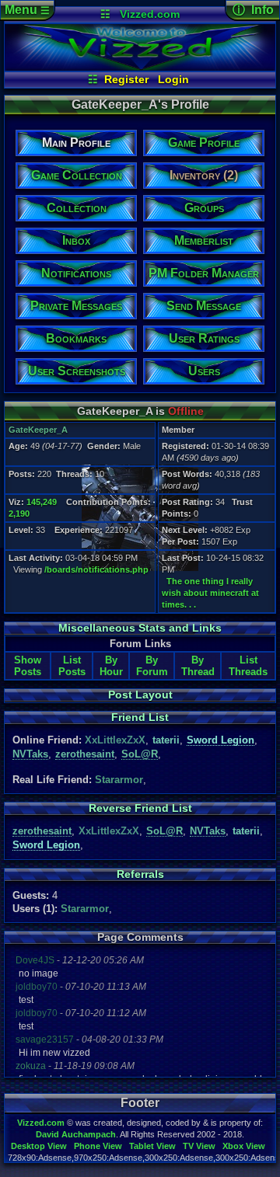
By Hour (111, 665)
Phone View (98, 1146)
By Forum (152, 665)
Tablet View (152, 1146)
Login (173, 79)
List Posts (72, 665)
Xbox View (243, 1146)
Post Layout (140, 694)
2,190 (19, 513)
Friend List (140, 717)
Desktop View (39, 1146)
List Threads (248, 665)
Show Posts (27, 665)
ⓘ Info (253, 9)
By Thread (198, 665)
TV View (199, 1146)
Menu (27, 9)
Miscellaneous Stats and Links (140, 628)
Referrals (140, 874)
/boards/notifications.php (96, 569)
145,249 (41, 502)
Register (126, 79)
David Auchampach (76, 1134)
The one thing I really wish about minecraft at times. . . (210, 592)
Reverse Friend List (140, 808)
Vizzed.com (150, 14)
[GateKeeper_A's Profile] (140, 67)
